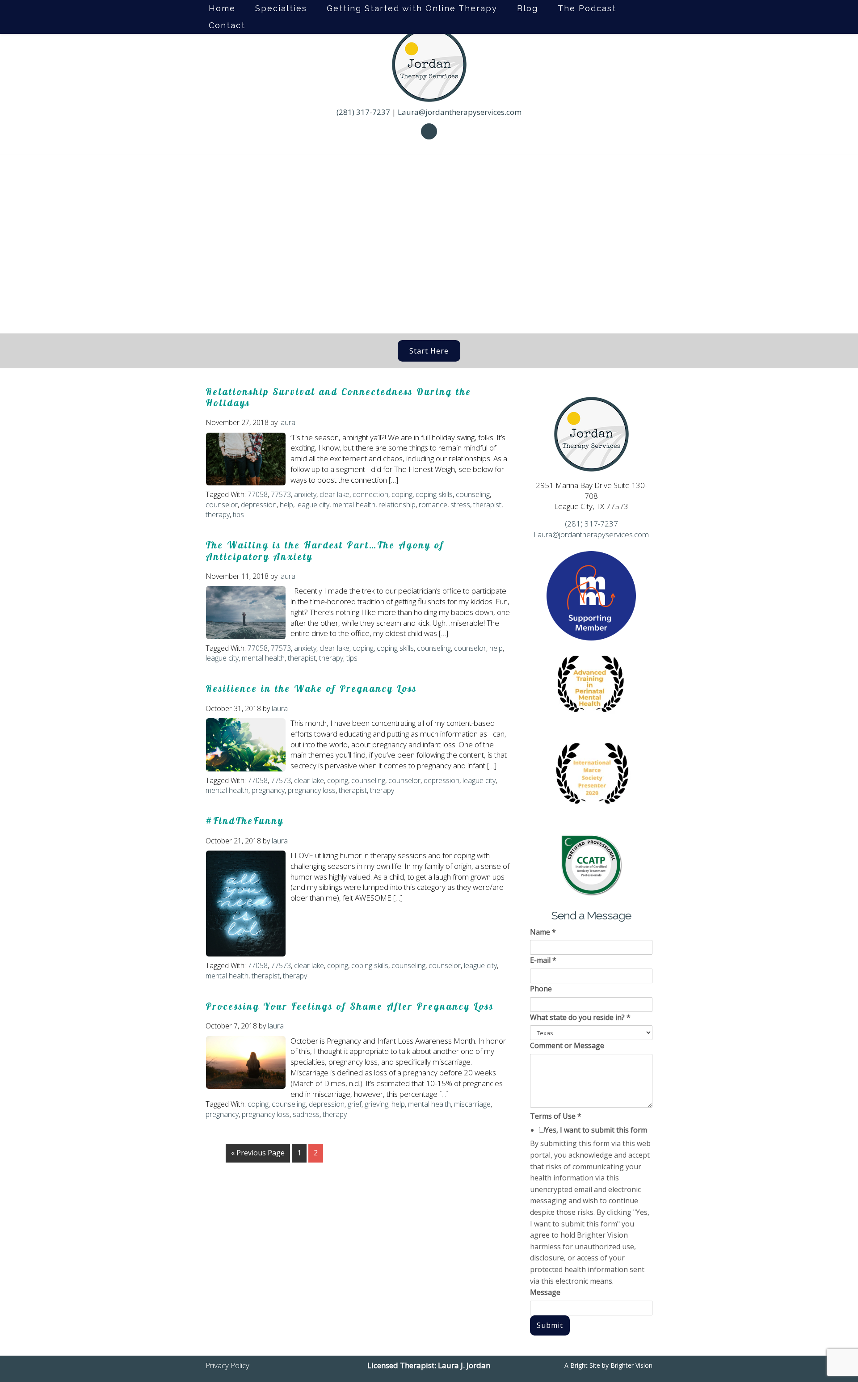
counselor (222, 505)
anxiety (305, 494)
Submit (550, 1325)
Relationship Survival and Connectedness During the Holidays (338, 397)
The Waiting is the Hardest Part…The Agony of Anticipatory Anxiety (325, 550)
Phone (541, 989)
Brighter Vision (631, 1365)
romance (433, 505)
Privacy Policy (227, 1365)
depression (259, 505)
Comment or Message (567, 1045)
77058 (258, 494)
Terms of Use (555, 1116)
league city (312, 505)
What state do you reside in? (580, 1017)
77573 (281, 494)
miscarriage (472, 1104)
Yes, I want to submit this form (596, 1130)
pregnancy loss (312, 790)
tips (238, 514)
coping (401, 494)
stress (460, 505)
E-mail (543, 960)
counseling (473, 494)
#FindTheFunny (245, 820)
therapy (218, 514)
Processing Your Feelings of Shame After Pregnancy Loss (350, 1006)
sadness (306, 1114)
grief (355, 1104)
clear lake (334, 494)
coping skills (434, 494)
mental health (353, 505)
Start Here (429, 351)
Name (543, 932)
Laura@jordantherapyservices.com (460, 112)
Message (545, 1292)
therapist (487, 505)
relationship (397, 505)
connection (370, 494)
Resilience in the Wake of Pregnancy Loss (311, 688)
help (286, 505)
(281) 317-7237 (363, 112)
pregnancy (268, 790)
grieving (376, 1104)
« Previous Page (258, 1153)
